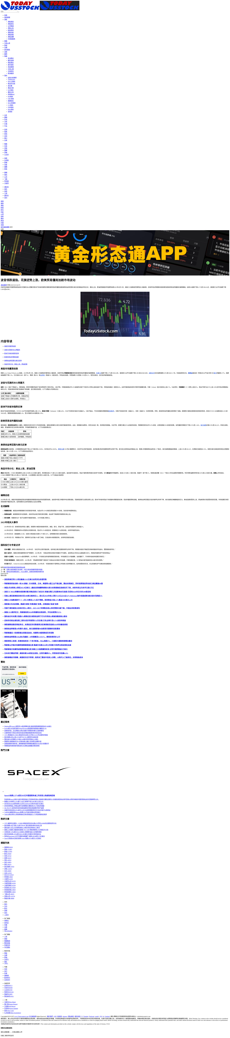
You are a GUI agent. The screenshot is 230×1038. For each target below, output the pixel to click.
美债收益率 (21, 567)
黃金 (2, 218)
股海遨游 (11, 73)
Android (107, 1016)
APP (55, 1016)
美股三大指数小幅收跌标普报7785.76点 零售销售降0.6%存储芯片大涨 (26, 830)
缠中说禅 (11, 60)
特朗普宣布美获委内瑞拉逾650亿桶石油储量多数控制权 (22, 745)
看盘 (5, 144)
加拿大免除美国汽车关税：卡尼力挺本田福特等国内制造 (24, 569)
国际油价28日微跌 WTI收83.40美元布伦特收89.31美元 (21, 739)
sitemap (65, 1016)
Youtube (85, 1016)
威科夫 (6, 195)
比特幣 (6, 160)
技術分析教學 (12, 77)
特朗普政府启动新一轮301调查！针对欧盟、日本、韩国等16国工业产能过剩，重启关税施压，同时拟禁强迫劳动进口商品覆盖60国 (53, 583)
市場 (5, 47)
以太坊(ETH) (8, 990)
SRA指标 (11, 109)
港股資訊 (11, 21)
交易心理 (11, 69)
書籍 (5, 167)
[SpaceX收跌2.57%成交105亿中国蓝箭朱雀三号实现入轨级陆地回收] (39, 791)
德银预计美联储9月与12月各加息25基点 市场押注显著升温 (22, 741)
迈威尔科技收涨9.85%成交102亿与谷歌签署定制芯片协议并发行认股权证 (27, 810)
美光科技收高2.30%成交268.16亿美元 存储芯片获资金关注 (22, 834)
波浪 (5, 191)
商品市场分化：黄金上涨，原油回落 (15, 364)
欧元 (7, 853)
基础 (5, 117)
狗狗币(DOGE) (9, 992)
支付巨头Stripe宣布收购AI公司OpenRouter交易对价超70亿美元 (23, 803)
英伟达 (190, 373)
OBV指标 (11, 98)
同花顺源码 (10, 892)
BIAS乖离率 (12, 103)
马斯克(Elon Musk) (10, 1002)
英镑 (7, 858)
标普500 (98, 373)
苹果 (5, 925)
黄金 (8, 849)
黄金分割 (11, 88)
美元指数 (203, 425)
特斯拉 (6, 920)
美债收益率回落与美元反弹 (13, 360)
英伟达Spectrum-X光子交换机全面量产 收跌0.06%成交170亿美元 (24, 836)
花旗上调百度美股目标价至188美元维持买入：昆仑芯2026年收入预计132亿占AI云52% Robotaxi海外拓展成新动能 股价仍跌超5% (53, 596)
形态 (5, 119)
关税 (10, 567)
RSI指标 (10, 96)
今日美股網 (32, 1016)
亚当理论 (11, 58)
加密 (5, 158)
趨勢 (5, 54)
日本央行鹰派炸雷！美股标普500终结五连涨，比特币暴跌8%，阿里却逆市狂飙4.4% (36, 653)
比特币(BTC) (8, 985)
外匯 (2, 223)
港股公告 (11, 28)
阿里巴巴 (7, 945)
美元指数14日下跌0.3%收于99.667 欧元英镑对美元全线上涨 (23, 825)
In (103, 1016)
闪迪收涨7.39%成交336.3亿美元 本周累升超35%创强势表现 (23, 832)
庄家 (5, 140)
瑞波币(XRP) (8, 994)
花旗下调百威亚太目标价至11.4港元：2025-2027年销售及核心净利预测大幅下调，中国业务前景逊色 (42, 608)
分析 (5, 121)
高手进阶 (11, 64)
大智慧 (6, 183)
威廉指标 (11, 101)
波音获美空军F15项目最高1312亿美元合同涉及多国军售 (25, 579)
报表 (5, 131)
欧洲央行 (7, 977)
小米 (5, 936)
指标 (5, 75)
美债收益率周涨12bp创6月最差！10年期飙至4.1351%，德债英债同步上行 (32, 637)
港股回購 (11, 36)
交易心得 (7, 43)
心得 (2, 214)
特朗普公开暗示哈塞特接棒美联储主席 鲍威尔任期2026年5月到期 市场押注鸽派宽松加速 (37, 645)
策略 (5, 41)
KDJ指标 (10, 90)
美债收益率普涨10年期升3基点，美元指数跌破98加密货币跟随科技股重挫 (32, 629)
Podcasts (91, 1016)
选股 (5, 148)
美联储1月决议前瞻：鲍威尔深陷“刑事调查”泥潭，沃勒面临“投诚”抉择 (31, 604)
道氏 (5, 189)
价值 (5, 124)
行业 (5, 126)
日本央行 (7, 980)
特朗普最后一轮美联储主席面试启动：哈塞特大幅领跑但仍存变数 (29, 633)
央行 (5, 971)
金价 (7, 862)
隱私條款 (71, 1016)
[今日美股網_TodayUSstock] (40, 10)
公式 (5, 177)
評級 (5, 152)
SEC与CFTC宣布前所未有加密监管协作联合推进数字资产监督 (24, 808)
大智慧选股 (10, 883)
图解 (5, 150)
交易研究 (11, 71)
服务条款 (77, 1016)
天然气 (6, 959)
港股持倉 (11, 32)
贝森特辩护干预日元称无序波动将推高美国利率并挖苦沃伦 (23, 733)
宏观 (5, 129)
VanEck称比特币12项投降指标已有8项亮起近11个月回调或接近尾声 (25, 814)
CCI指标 (10, 105)
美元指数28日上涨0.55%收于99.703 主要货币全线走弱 (21, 737)
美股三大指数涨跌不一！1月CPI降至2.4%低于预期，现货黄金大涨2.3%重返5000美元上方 (38, 600)
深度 (5, 52)
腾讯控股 (7, 943)
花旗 (7, 567)
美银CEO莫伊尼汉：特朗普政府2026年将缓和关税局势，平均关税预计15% (32, 612)
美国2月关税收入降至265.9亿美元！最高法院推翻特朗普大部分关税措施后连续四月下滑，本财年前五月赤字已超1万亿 (49, 588)
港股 (5, 19)
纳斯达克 (152, 373)
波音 (5, 567)
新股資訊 (11, 30)
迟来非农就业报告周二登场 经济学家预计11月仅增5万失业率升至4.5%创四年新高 (35, 620)
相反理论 (11, 62)
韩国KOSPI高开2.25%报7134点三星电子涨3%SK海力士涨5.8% (23, 801)
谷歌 (5, 927)
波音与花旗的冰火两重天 (12, 350)
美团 (5, 939)
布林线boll (11, 94)
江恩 (5, 193)
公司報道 (11, 26)
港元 (7, 860)
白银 (5, 955)
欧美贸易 (15, 567)
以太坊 (6, 154)
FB (101, 1016)
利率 (5, 973)
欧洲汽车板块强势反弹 (11, 353)
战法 (5, 136)
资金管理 (11, 67)
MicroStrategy (8, 931)
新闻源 (59, 1016)
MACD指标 (11, 81)
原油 (2, 220)
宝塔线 (10, 111)
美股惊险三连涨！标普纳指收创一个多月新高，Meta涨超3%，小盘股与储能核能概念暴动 (38, 641)
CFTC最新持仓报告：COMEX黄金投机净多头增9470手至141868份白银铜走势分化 (30, 823)
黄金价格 (9, 898)
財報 (5, 162)
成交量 (10, 85)
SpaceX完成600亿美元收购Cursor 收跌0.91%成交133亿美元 (22, 838)
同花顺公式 (10, 887)
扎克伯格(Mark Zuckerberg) (12, 1013)
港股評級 (11, 34)
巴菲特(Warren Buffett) (11, 1008)
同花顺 (6, 181)
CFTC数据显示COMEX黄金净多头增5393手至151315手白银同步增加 (26, 735)
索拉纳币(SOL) (9, 996)
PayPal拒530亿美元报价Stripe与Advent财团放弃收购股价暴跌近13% (25, 728)
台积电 (42, 375)
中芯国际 (7, 947)
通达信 (6, 187)
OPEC (6, 963)
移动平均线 (11, 83)
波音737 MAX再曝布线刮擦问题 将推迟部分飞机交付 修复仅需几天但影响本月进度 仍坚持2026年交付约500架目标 (47, 592)
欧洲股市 (111, 411)
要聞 (5, 172)
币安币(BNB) (8, 987)
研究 (2, 210)
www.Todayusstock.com (21, 1016)
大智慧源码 (10, 885)
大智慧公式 (10, 881)
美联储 (8, 847)
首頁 (5, 15)
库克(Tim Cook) (9, 1010)
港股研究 (11, 24)
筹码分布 (11, 92)
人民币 (6, 915)
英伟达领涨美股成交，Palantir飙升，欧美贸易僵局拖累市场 (25, 571)
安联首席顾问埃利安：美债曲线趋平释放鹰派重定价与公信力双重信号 (26, 743)
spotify (97, 1016)
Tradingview (11, 79)
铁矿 (5, 961)
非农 (7, 856)
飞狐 (5, 179)
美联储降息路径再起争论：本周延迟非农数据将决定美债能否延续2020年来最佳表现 (36, 624)
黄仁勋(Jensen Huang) (11, 1004)
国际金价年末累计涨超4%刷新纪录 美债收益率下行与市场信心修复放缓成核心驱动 (35, 616)
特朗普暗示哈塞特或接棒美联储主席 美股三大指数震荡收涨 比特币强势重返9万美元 (36, 649)
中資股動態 (11, 39)
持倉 (5, 164)
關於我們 (50, 1016)
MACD (9, 875)
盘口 (5, 138)
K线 (5, 115)
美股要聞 (7, 17)
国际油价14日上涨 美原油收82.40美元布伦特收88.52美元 (22, 827)
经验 (5, 134)
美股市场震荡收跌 (10, 346)
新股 (5, 169)
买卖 (5, 146)
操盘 (5, 56)
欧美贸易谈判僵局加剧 (11, 357)
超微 (5, 929)
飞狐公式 (9, 894)
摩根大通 (61, 449)
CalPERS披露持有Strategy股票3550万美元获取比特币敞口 (22, 812)
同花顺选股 (10, 890)
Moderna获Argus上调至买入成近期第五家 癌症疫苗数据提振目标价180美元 (27, 726)
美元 (215, 373)
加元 (5, 912)
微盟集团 (7, 941)
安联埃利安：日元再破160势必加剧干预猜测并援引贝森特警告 (24, 730)
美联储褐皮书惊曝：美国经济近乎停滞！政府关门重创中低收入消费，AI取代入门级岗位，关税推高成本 (43, 657)
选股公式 (9, 896)
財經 (5, 45)
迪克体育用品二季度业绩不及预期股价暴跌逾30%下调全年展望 (24, 806)
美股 (2, 203)
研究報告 (7, 49)
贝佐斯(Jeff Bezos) (9, 1006)
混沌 (5, 197)
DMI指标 (11, 107)
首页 (2, 227)
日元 (7, 871)
